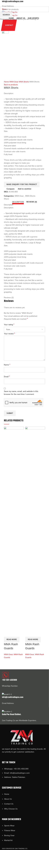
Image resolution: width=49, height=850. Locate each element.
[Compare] (7, 627)
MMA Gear (8, 654)
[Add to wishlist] (7, 633)
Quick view (14, 627)
